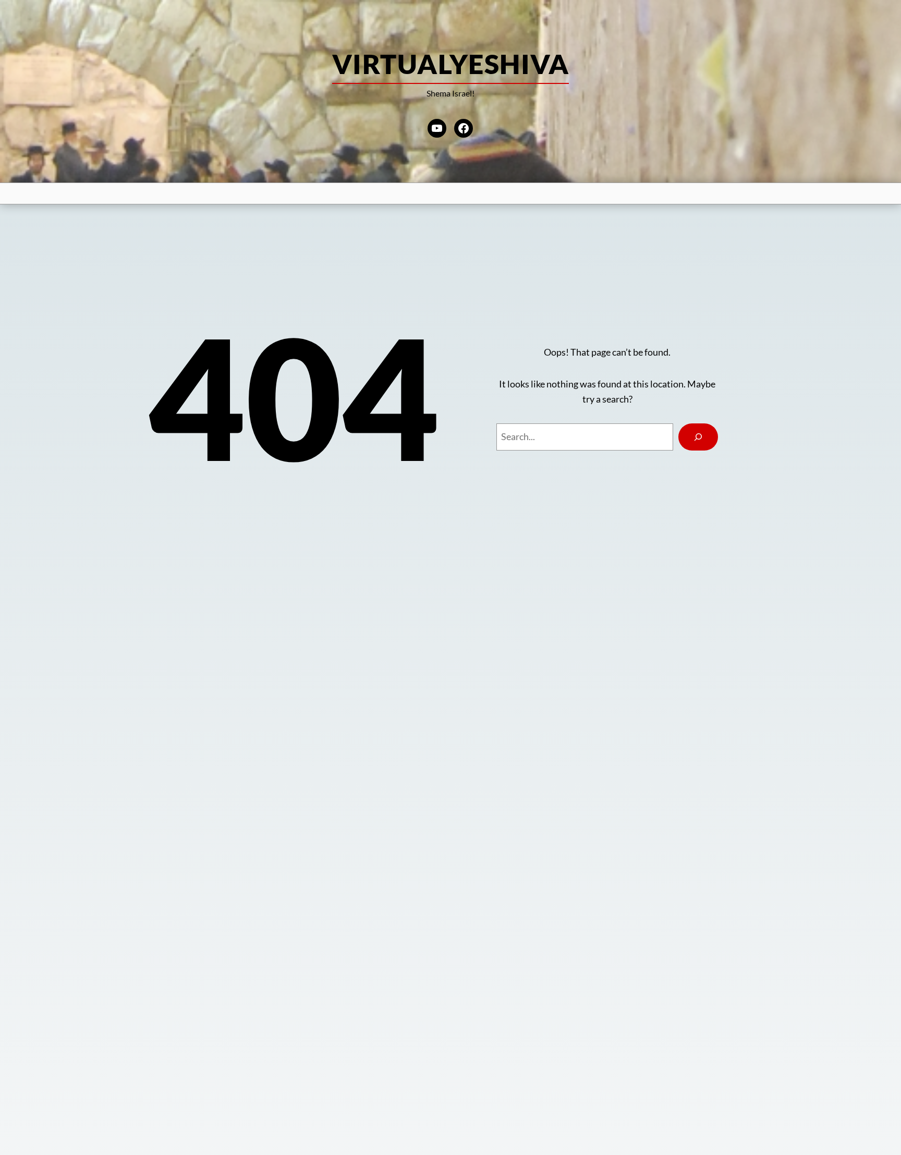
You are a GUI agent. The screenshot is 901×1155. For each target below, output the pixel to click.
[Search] (698, 437)
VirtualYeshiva (450, 63)
